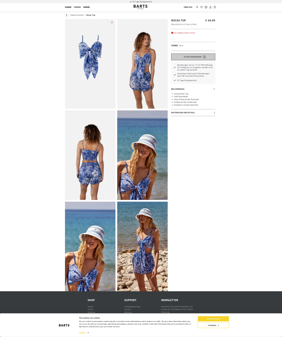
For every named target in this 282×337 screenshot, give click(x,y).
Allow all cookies (213, 319)
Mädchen (91, 312)
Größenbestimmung (132, 306)
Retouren (128, 312)
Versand (127, 309)
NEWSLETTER (169, 300)
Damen (90, 306)
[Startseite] (141, 7)
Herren (90, 309)
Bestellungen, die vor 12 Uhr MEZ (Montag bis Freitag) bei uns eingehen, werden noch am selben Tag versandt (195, 67)
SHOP (91, 300)
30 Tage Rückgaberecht (187, 80)
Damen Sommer (77, 15)
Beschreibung (177, 89)
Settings (82, 333)
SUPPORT (130, 300)
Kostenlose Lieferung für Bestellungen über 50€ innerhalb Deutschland (193, 74)
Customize (212, 325)
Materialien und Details (183, 112)
